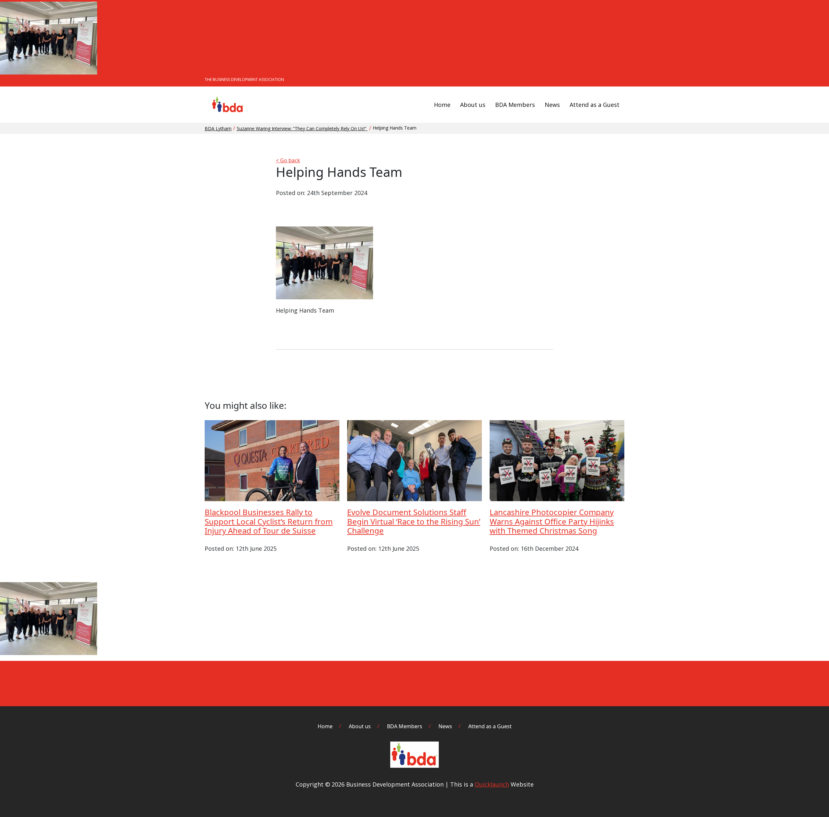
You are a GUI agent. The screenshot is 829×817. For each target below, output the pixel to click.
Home (442, 105)
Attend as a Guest (594, 105)
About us (472, 105)
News (552, 105)
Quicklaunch (492, 784)
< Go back (288, 160)
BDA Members (515, 105)
